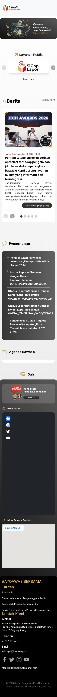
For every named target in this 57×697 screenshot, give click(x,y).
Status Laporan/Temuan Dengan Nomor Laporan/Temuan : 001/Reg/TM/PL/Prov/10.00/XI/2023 (30, 309)
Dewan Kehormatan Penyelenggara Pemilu (24, 598)
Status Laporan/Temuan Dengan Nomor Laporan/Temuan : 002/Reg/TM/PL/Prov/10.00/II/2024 (30, 294)
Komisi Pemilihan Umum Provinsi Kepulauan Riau (26, 610)
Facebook (4, 659)
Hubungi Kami (30, 668)
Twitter (11, 659)
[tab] (8, 418)
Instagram (19, 659)
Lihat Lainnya (48, 99)
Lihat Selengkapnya (35, 205)
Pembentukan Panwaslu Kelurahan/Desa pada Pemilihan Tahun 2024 (30, 261)
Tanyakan (29, 397)
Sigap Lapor (29, 79)
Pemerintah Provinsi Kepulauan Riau (20, 604)
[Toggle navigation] (51, 8)
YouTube (26, 659)
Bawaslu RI (7, 592)
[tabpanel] (32, 463)
